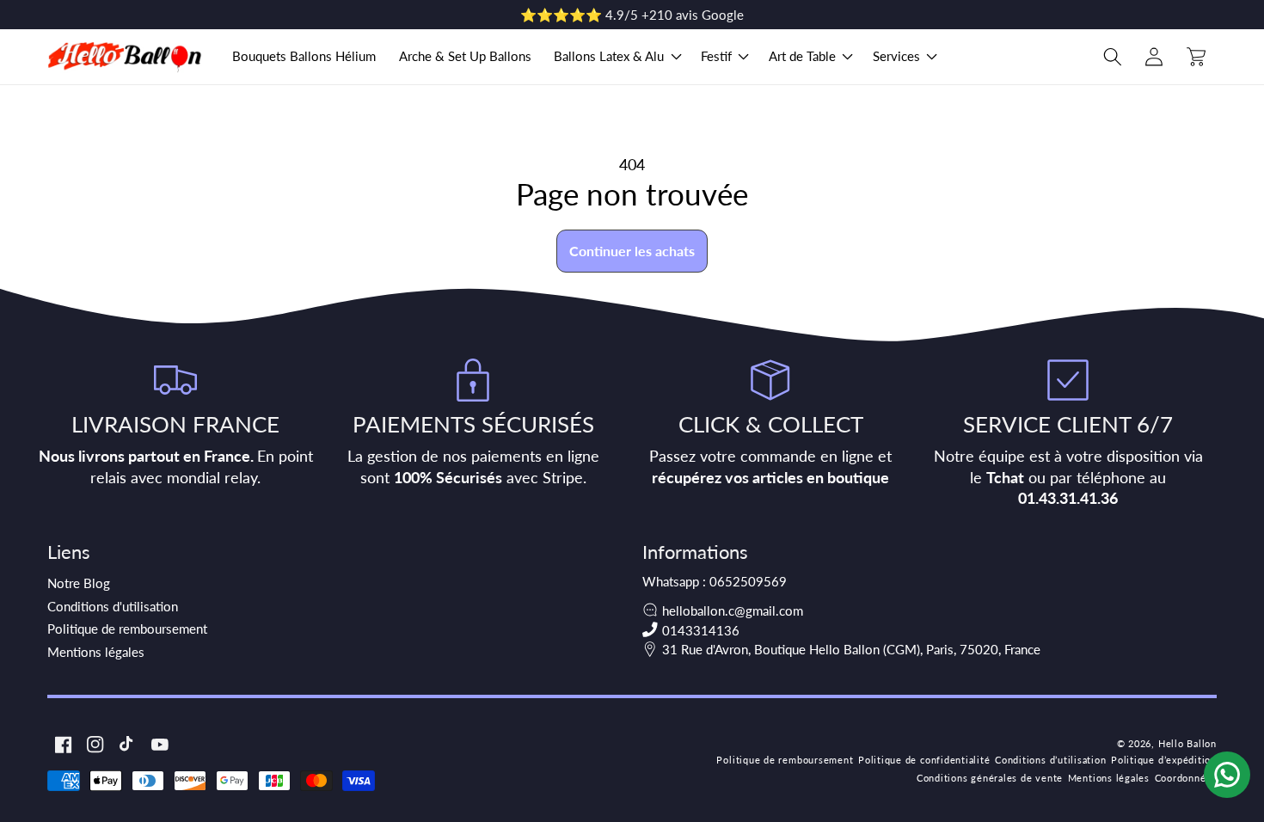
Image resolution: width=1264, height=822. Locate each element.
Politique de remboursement (127, 628)
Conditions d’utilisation (1050, 759)
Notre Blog (78, 583)
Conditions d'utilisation (112, 606)
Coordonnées (1186, 777)
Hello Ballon (1187, 743)
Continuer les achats (632, 250)
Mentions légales (95, 651)
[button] (616, 57)
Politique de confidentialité (924, 759)
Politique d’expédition (1164, 759)
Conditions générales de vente (990, 777)
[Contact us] (1227, 774)
